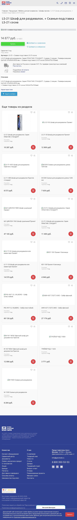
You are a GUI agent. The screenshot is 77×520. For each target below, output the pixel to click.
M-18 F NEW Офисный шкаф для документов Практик (15, 350)
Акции (4, 466)
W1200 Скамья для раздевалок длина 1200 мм (57, 179)
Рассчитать (17, 66)
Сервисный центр (8, 456)
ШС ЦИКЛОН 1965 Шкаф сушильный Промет (20, 221)
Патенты (5, 471)
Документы (6, 459)
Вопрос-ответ (32, 468)
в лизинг (22, 72)
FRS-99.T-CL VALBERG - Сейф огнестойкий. (18, 308)
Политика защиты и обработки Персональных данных (21, 505)
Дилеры (30, 464)
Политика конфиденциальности (13, 508)
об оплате (25, 70)
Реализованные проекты (36, 473)
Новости (30, 459)
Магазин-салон (32, 476)
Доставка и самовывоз (10, 473)
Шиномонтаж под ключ (10, 478)
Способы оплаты (8, 476)
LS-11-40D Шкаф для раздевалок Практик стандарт (19, 179)
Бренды (5, 468)
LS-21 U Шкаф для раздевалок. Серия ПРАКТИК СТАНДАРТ (54, 222)
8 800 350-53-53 (60, 462)
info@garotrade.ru (58, 458)
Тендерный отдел (33, 466)
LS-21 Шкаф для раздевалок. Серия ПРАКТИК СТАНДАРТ (16, 136)
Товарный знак (32, 456)
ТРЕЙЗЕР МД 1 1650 (48, 349)
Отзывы (30, 471)
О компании (31, 454)
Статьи (29, 461)
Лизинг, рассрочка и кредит (12, 461)
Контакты (30, 478)
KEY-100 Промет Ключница (51, 264)
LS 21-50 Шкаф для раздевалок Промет (55, 135)
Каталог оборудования (10, 454)
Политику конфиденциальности (25, 517)
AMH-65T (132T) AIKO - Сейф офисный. (55, 308)
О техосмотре (7, 464)
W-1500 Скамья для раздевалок (15, 392)
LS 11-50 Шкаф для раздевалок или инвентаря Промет (16, 265)
